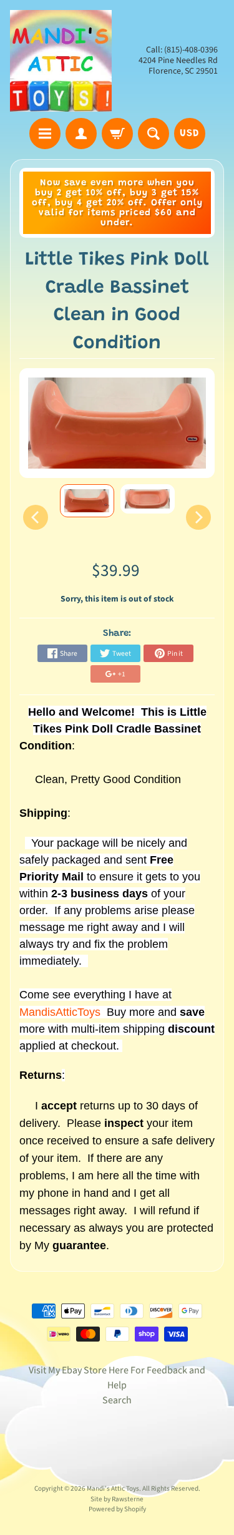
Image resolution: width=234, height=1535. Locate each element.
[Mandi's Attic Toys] (61, 61)
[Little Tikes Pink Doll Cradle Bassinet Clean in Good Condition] (87, 500)
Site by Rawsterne (117, 1499)
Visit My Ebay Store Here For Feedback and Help (117, 1377)
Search (117, 1400)
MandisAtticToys (59, 1012)
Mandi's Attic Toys (113, 1488)
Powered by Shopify (117, 1509)
